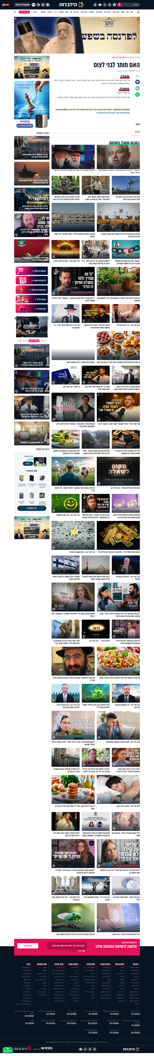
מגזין (127, 12)
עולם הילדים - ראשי (89, 967)
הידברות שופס (134, 995)
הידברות (135, 964)
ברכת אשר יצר (26, 1001)
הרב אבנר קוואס (58, 998)
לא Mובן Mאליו (105, 970)
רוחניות (122, 980)
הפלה (45, 986)
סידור (28, 964)
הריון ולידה (44, 989)
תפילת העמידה (25, 977)
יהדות (122, 967)
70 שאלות (91, 12)
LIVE (36, 12)
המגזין (122, 970)
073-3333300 (114, 1023)
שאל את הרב (83, 12)
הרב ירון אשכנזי (59, 986)
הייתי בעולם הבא (105, 998)
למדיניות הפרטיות (73, 951)
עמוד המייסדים (134, 998)
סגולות (76, 983)
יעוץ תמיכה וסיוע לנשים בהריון (88, 1021)
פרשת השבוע (120, 995)
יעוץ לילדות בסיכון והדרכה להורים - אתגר (24, 1012)
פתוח (108, 980)
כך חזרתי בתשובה (105, 992)
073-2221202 (93, 1032)
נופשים (136, 989)
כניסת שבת (135, 986)
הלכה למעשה (106, 977)
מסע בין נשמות (106, 986)
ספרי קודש (75, 998)
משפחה (121, 983)
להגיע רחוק (106, 989)
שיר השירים (26, 995)
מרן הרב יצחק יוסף (58, 974)
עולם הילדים (99, 12)
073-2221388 (93, 1014)
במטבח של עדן (105, 974)
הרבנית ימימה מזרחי (41, 980)
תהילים (28, 989)
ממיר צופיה (136, 1030)
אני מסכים (76, 951)
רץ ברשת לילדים (90, 970)
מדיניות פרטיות (134, 967)
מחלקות (61, 12)
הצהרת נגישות (133, 1001)
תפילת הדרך (26, 992)
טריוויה (93, 989)
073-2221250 (114, 1032)
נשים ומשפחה (42, 964)
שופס (66, 12)
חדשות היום (120, 974)
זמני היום (76, 12)
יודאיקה (76, 1001)
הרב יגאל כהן (59, 980)
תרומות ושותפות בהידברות (111, 1011)
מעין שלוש (27, 983)
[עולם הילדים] (48, 5)
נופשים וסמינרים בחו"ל (90, 1030)
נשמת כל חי (26, 998)
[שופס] (43, 5)
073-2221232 (50, 1014)
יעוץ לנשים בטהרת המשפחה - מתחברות (131, 1022)
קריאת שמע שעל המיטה (23, 1004)
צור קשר (49, 12)
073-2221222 (135, 1014)
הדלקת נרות (43, 977)
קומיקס (93, 986)
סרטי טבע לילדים (90, 992)
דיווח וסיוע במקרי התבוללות (68, 1021)
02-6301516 (136, 1025)
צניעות (45, 983)
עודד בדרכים (106, 967)
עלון (71, 12)
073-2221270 (29, 1023)
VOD (132, 12)
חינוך (76, 986)
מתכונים (44, 970)
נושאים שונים (73, 964)
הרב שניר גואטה (58, 983)
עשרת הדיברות (73, 977)
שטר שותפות (116, 12)
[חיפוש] (119, 5)
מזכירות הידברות (135, 1011)
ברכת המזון (27, 980)
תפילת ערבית (26, 974)
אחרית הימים (74, 992)
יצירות (93, 995)
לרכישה (28, 463)
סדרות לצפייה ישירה (89, 980)
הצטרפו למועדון (23, 12)
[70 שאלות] (38, 5)
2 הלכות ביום (134, 980)
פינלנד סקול (74, 980)
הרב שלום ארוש (58, 995)
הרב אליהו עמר (59, 1001)
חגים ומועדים (120, 998)
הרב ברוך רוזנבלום (58, 989)
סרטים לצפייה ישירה (89, 977)
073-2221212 (114, 1014)
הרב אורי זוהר (59, 992)
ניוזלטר (136, 977)
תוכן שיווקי (121, 1001)
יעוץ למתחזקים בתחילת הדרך (46, 1011)
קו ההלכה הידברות (113, 1021)
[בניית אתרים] (46, 1049)
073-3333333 (135, 1032)
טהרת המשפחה (42, 974)
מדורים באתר (119, 964)
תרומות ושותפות (133, 992)
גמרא (76, 974)
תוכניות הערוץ (105, 964)
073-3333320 (29, 1016)
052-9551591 (92, 1023)
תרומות (56, 12)
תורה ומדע (121, 986)
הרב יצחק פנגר (58, 977)
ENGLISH (43, 12)
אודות (136, 1004)
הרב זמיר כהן (107, 12)
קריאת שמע (26, 986)
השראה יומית (106, 995)
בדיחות (93, 974)
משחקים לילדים (90, 983)
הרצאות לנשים (42, 992)
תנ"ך (76, 970)
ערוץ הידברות (134, 970)
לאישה (45, 967)
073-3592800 (71, 1014)
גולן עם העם (106, 983)
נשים (122, 977)
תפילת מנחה (26, 970)
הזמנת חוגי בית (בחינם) (48, 1021)
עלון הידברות (134, 974)
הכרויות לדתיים (73, 995)
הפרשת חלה (43, 995)
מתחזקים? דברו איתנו (22, 4)
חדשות (123, 12)
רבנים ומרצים (59, 964)
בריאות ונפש (74, 989)
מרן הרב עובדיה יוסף (57, 970)
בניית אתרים (36, 1049)
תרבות (122, 989)
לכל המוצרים (32, 508)
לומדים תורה (74, 967)
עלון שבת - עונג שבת (91, 1011)
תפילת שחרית (26, 967)
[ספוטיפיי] (33, 5)
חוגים (93, 998)
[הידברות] (71, 5)
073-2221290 (50, 1023)
